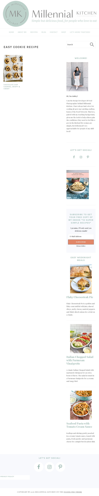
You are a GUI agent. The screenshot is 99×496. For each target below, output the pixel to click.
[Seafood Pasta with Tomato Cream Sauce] (80, 405)
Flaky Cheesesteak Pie (79, 297)
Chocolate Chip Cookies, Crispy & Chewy (12, 87)
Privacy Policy (80, 246)
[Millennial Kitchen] (49, 27)
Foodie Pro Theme (73, 492)
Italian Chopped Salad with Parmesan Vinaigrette (79, 360)
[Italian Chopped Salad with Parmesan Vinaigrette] (80, 338)
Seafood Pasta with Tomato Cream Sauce (79, 425)
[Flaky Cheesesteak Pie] (80, 278)
